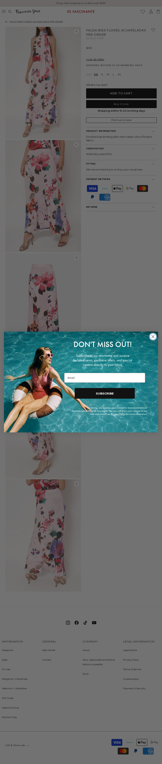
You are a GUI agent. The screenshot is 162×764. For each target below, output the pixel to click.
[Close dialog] (153, 336)
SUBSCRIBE (105, 393)
